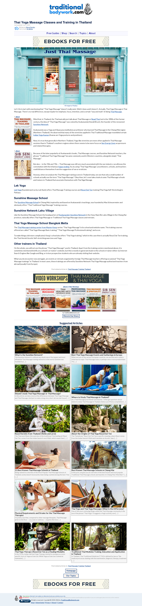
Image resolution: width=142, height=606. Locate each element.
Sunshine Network (40, 124)
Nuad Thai (95, 119)
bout (92, 33)
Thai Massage (116, 111)
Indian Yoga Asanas (41, 135)
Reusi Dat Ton (86, 190)
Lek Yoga (17, 190)
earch (74, 33)
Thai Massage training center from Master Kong (37, 227)
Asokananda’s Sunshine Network (72, 215)
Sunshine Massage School (28, 202)
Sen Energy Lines (108, 143)
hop (65, 33)
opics (83, 33)
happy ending (63, 166)
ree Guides (53, 33)
